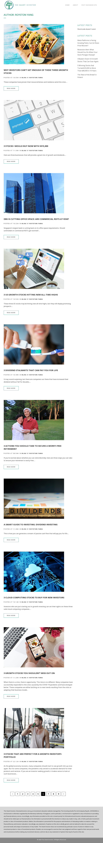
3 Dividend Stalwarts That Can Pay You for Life (31, 370)
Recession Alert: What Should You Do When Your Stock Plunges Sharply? (87, 52)
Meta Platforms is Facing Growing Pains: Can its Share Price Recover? (88, 43)
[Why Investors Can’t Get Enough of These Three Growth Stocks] (38, 44)
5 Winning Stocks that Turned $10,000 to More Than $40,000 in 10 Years (86, 68)
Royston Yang (36, 77)
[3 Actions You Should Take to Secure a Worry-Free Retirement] (38, 420)
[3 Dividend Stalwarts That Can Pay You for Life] (38, 344)
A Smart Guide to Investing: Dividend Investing (31, 524)
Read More (11, 88)
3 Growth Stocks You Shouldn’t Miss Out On (29, 673)
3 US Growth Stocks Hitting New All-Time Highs (31, 294)
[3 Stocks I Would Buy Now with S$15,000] (38, 120)
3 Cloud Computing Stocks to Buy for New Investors (34, 597)
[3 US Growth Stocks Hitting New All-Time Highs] (38, 269)
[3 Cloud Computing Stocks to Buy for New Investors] (38, 572)
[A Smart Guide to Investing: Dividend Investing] (38, 499)
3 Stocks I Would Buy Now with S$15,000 (26, 146)
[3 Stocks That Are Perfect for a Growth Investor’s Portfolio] (38, 728)
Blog (24, 77)
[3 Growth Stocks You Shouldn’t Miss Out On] (38, 647)
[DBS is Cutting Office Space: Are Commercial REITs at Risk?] (38, 193)
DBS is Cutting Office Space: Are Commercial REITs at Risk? (36, 219)
